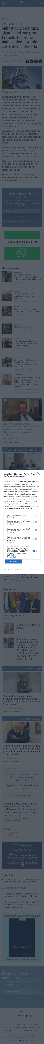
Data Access (22, 570)
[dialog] (22, 522)
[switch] (35, 522)
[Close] (39, 474)
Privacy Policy (35, 570)
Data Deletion (9, 570)
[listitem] (22, 516)
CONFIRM (13, 561)
